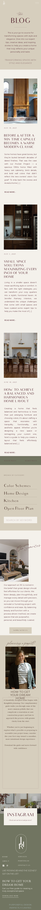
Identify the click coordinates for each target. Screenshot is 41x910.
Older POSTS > (31, 461)
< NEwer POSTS (9, 461)
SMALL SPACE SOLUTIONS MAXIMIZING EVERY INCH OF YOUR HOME (20, 269)
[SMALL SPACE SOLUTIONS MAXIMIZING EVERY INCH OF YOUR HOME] (20, 227)
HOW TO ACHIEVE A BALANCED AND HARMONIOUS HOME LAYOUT (19, 396)
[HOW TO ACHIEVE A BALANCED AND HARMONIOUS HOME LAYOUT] (20, 355)
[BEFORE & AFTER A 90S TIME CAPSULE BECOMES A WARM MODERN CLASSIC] (20, 101)
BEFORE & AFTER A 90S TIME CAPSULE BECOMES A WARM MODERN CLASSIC (20, 141)
